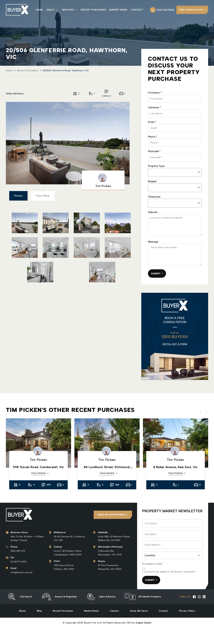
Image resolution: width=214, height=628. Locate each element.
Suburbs (152, 212)
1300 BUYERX (166, 9)
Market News (118, 9)
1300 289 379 (18, 551)
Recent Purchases (93, 9)
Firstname (155, 92)
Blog (39, 610)
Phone (152, 136)
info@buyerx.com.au (21, 572)
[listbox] (174, 172)
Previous (201, 411)
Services (68, 9)
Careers (114, 610)
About (50, 9)
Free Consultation (191, 9)
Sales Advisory (107, 596)
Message (153, 241)
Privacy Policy (187, 610)
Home (39, 9)
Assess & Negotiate (66, 596)
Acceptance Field (152, 563)
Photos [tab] (18, 195)
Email (152, 121)
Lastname (154, 107)
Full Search (26, 596)
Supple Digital (143, 622)
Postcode (154, 151)
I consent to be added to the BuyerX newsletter (169, 571)
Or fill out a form (174, 344)
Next (205, 411)
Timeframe (154, 196)
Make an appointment (112, 514)
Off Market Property (149, 596)
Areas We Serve (139, 610)
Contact (137, 9)
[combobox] (174, 187)
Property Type (156, 165)
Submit (155, 273)
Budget (152, 181)
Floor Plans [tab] (42, 195)
